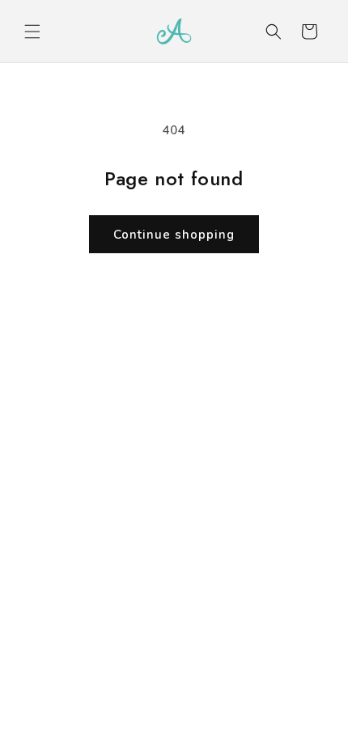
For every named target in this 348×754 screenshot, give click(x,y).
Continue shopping (174, 235)
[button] (32, 31)
